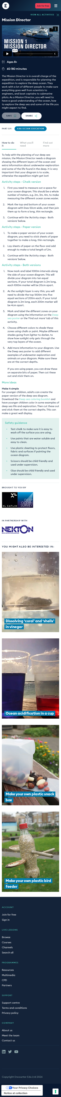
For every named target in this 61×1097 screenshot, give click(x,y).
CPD (4, 980)
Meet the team (10, 1035)
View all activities (42, 15)
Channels (7, 947)
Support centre (11, 1002)
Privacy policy (10, 1012)
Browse (6, 937)
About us (7, 1030)
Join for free (43, 5)
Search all (7, 952)
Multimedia (8, 975)
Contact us (8, 1040)
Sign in (6, 919)
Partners (7, 985)
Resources (8, 969)
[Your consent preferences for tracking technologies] (55, 1091)
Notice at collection (15, 1093)
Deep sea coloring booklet (34, 399)
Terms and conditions (14, 1007)
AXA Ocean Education (30, 128)
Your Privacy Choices (25, 1087)
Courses (6, 942)
